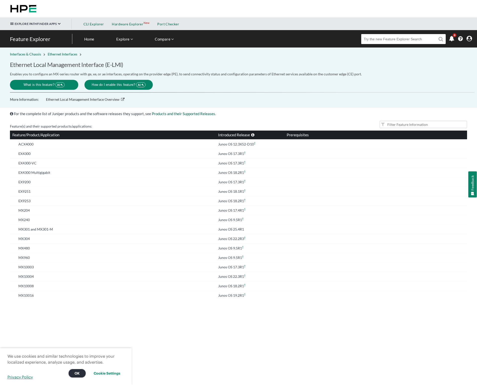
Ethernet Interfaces (62, 54)
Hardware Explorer (127, 24)
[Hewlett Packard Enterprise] (22, 8)
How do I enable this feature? (116, 85)
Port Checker (168, 24)
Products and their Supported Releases (183, 113)
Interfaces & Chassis (25, 54)
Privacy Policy (20, 377)
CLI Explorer (93, 24)
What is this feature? (42, 85)
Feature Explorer (30, 39)
